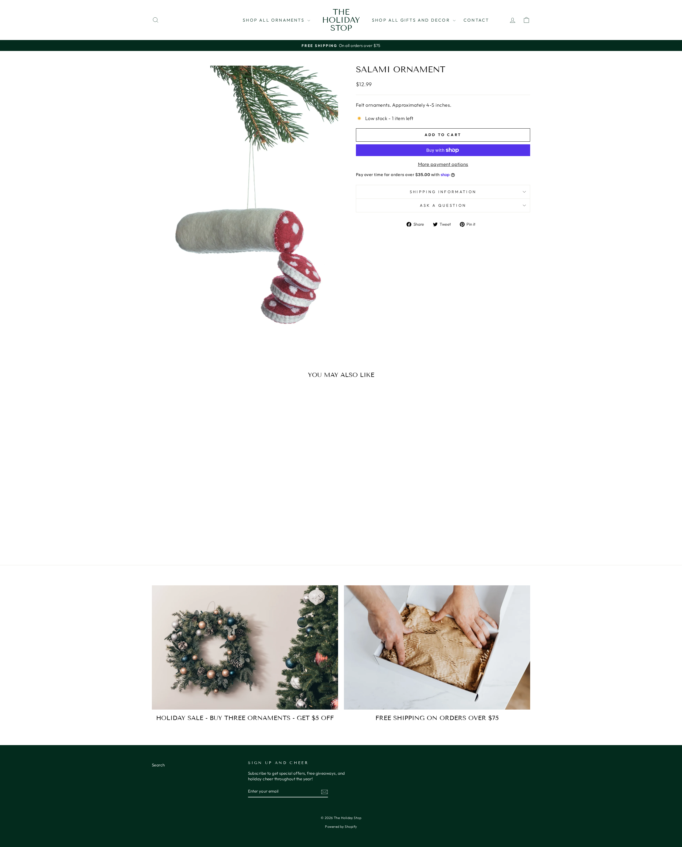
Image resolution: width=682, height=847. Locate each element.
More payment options (443, 164)
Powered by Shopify (341, 826)
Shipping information (443, 191)
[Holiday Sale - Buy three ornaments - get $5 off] (245, 647)
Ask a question (443, 205)
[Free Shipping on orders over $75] (437, 647)
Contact (476, 20)
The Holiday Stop (341, 20)
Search (158, 765)
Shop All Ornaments (274, 20)
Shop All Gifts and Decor (412, 20)
